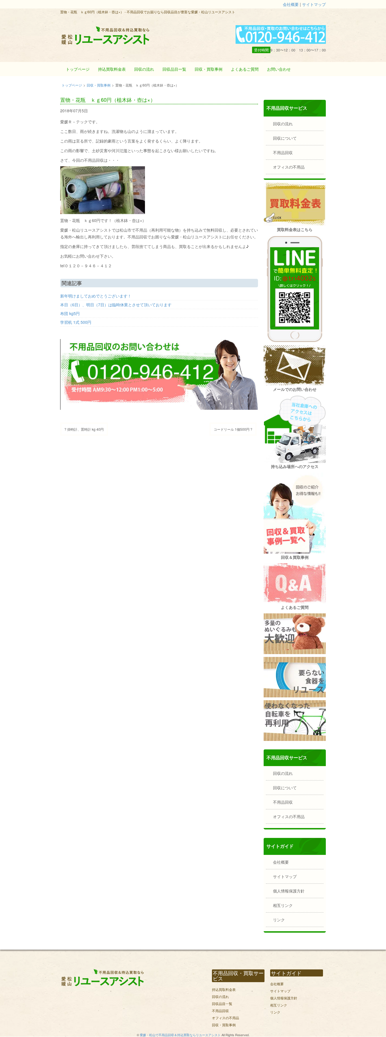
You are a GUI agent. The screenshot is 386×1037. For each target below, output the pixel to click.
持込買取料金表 (112, 69)
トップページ (78, 69)
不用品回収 (283, 152)
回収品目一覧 (174, 69)
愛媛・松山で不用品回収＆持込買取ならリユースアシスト (180, 1034)
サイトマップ (314, 4)
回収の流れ (144, 69)
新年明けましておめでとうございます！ (95, 296)
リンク (279, 919)
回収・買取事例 (208, 69)
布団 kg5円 (70, 313)
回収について (285, 138)
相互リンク (283, 905)
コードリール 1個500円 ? (233, 429)
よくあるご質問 (245, 69)
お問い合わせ (279, 69)
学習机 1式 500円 (75, 322)
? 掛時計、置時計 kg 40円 (84, 429)
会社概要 (291, 4)
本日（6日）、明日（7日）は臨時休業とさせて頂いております (116, 304)
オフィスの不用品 (289, 167)
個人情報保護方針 (289, 891)
